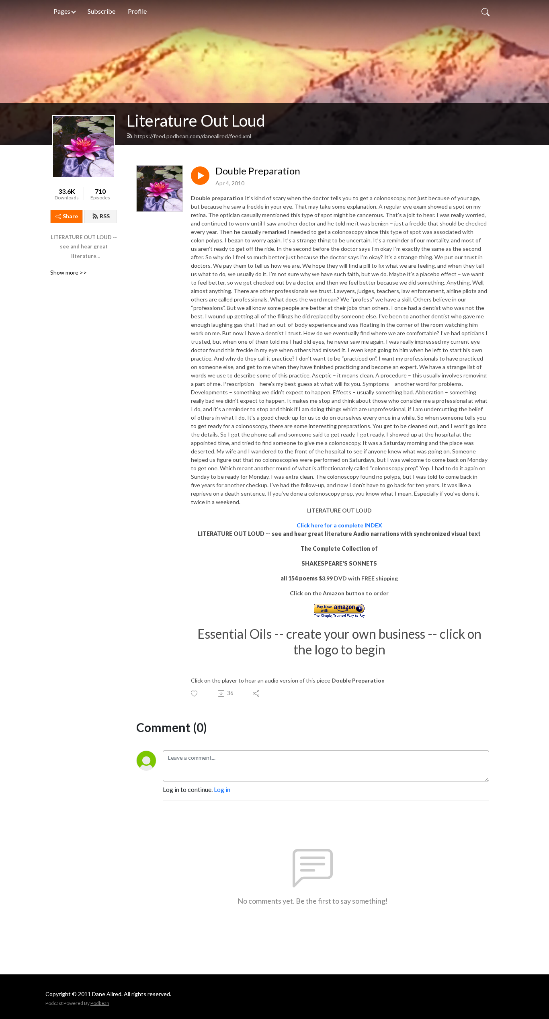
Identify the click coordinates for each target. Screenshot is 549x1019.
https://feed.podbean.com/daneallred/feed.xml (192, 136)
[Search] (485, 11)
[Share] (256, 693)
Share (70, 216)
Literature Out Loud (196, 120)
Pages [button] (61, 11)
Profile (137, 11)
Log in (222, 789)
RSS (105, 216)
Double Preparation (257, 170)
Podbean (99, 1003)
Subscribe (101, 11)
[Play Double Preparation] (200, 175)
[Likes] (194, 693)
